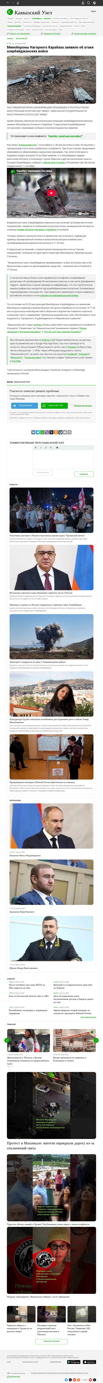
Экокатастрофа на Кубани (85, 34)
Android (45, 340)
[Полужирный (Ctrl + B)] (35, 447)
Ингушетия (27, 22)
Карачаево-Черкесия (69, 22)
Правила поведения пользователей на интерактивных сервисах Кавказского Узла (59, 1373)
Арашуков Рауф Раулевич (22, 911)
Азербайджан (37, 18)
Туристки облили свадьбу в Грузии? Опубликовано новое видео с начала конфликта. (48, 1224)
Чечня (28, 30)
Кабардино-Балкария (41, 22)
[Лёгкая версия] (18, 3)
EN (13, 2)
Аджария (18, 18)
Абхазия (10, 18)
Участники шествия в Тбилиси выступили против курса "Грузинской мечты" (47, 535)
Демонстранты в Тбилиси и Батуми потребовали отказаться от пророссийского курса (28, 1060)
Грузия (9, 22)
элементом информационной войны (59, 295)
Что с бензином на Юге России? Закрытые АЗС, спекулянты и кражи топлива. (79, 1330)
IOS (53, 340)
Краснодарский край (86, 22)
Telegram (72, 347)
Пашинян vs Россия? (52, 34)
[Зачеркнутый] (50, 447)
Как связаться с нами (30, 1362)
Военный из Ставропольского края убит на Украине (73, 986)
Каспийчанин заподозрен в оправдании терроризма (28, 1012)
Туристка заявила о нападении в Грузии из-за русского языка (19, 1328)
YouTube (16, 361)
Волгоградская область (79, 18)
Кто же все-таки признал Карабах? (62, 331)
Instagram (84, 354)
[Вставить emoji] (57, 447)
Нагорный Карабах (14, 26)
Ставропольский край (15, 30)
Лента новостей (21, 38)
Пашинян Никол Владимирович (25, 855)
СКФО (83, 26)
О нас (9, 1362)
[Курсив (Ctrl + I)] (40, 447)
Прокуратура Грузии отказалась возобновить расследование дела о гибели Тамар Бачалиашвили (49, 721)
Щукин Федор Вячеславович (24, 967)
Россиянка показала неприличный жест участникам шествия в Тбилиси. (48, 1330)
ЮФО (61, 30)
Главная (10, 38)
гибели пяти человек (54, 162)
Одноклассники (33, 357)
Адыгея (27, 18)
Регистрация (43, 473)
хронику (38, 324)
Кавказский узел (28, 145)
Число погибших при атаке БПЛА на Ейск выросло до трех (27, 986)
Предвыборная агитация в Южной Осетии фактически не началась (42, 782)
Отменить (84, 474)
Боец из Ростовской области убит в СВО (28, 995)
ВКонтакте (16, 357)
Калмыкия (55, 22)
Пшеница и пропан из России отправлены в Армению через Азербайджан (46, 604)
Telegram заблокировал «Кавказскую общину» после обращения (38, 1296)
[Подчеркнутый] (45, 447)
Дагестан (17, 22)
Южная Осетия (37, 30)
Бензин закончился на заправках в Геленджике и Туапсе (69, 1059)
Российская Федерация (32, 26)
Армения (47, 18)
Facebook (72, 354)
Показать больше (52, 1341)
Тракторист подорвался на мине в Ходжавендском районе (38, 661)
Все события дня (88, 1017)
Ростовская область (50, 26)
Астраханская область (61, 18)
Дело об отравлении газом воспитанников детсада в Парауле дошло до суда (73, 998)
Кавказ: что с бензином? (19, 34)
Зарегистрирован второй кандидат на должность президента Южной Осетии (72, 1012)
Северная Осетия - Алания (69, 26)
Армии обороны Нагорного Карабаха (36, 229)
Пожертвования (55, 1362)
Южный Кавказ (51, 30)
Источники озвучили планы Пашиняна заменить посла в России (41, 592)
